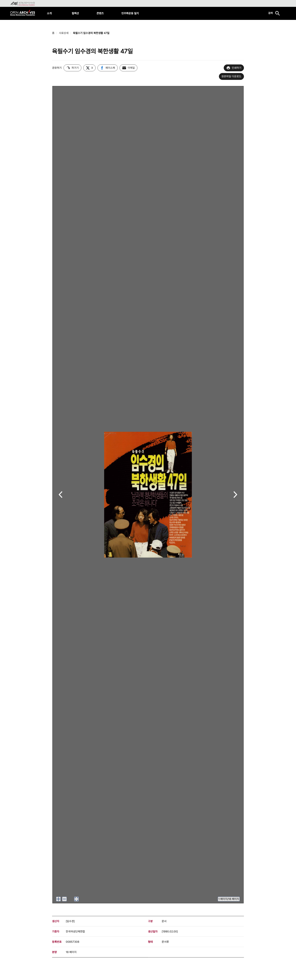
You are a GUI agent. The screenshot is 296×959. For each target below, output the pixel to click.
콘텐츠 (100, 13)
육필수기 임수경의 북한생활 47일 (91, 33)
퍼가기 (75, 67)
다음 (235, 495)
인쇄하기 (236, 67)
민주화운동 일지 (130, 13)
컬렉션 (75, 13)
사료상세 (64, 33)
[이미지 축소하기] (64, 899)
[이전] (60, 495)
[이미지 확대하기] (58, 899)
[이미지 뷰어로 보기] (76, 899)
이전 (61, 495)
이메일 (131, 67)
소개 (49, 13)
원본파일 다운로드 (231, 76)
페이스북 (110, 67)
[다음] (235, 495)
